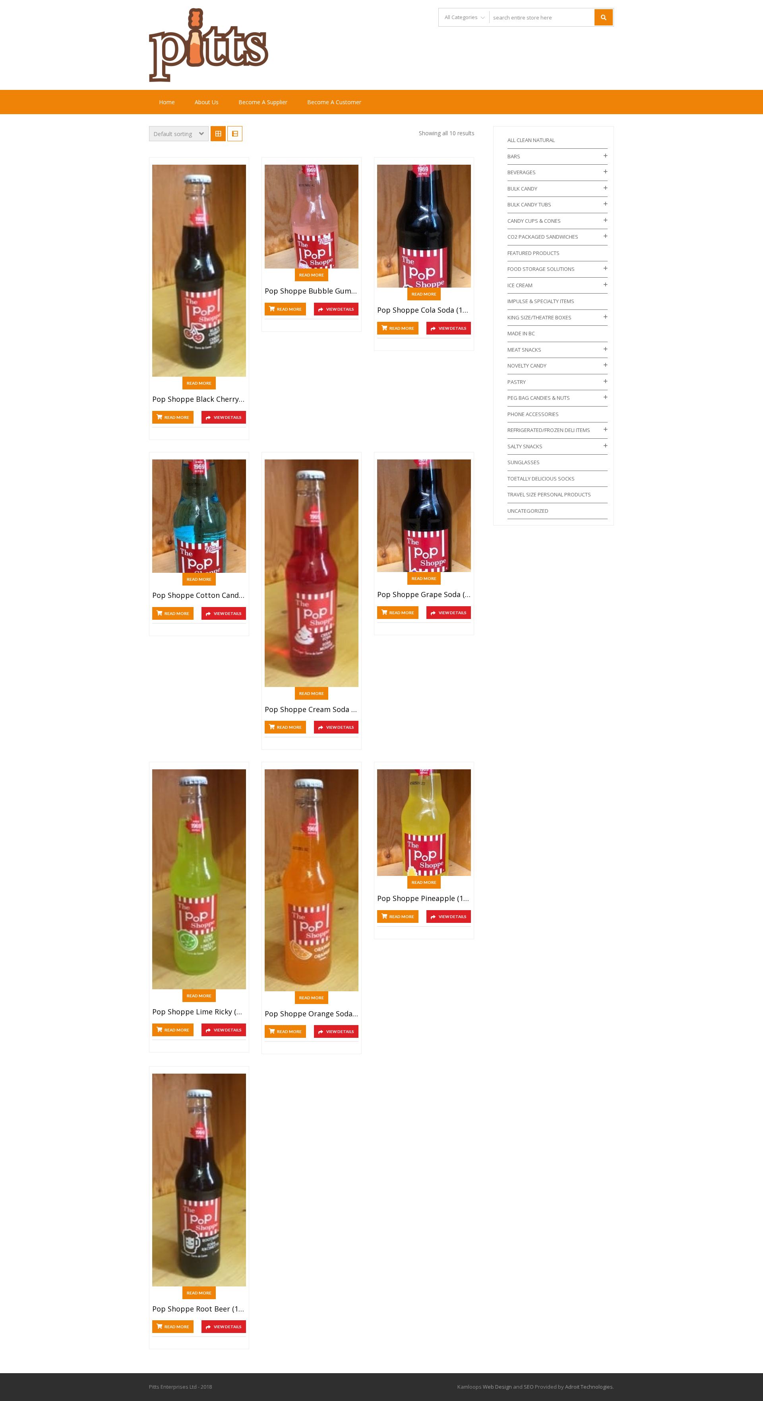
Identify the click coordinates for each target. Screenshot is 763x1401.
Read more (199, 383)
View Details (228, 417)
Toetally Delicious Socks (541, 478)
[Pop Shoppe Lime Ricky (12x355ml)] (199, 879)
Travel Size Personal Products (549, 494)
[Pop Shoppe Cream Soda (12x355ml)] (311, 573)
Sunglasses (523, 462)
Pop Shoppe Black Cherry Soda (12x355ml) (199, 399)
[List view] (234, 133)
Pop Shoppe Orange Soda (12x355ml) (311, 1014)
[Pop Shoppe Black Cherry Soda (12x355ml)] (199, 271)
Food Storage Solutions (541, 268)
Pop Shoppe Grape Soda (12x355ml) (424, 594)
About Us (207, 102)
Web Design (497, 1386)
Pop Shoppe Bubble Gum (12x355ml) (311, 291)
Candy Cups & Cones (534, 220)
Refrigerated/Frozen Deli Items (548, 430)
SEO (529, 1386)
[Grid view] (218, 133)
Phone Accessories (533, 414)
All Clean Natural (531, 140)
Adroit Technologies (589, 1386)
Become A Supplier (262, 102)
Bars (513, 156)
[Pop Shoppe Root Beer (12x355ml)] (199, 1180)
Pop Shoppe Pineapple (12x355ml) (424, 898)
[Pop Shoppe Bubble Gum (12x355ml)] (311, 217)
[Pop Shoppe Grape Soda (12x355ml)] (424, 515)
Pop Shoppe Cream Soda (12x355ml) (311, 709)
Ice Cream (520, 285)
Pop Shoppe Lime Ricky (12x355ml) (199, 1012)
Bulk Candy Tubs (529, 204)
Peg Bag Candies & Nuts (538, 397)
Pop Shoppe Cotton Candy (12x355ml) (199, 595)
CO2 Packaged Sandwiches (542, 236)
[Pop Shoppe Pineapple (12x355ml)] (424, 822)
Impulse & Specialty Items (540, 301)
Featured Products (533, 253)
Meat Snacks (524, 349)
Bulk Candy (522, 188)
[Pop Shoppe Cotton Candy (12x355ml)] (199, 516)
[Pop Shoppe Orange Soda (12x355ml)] (311, 880)
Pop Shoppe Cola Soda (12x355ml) (424, 310)
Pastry (516, 381)
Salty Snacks (524, 446)
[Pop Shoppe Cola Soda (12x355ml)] (424, 226)
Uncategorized (527, 510)
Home (167, 102)
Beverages (521, 172)
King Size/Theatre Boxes (539, 317)
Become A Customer (334, 102)
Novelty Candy (526, 365)
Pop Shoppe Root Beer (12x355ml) (199, 1309)
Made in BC (521, 333)
